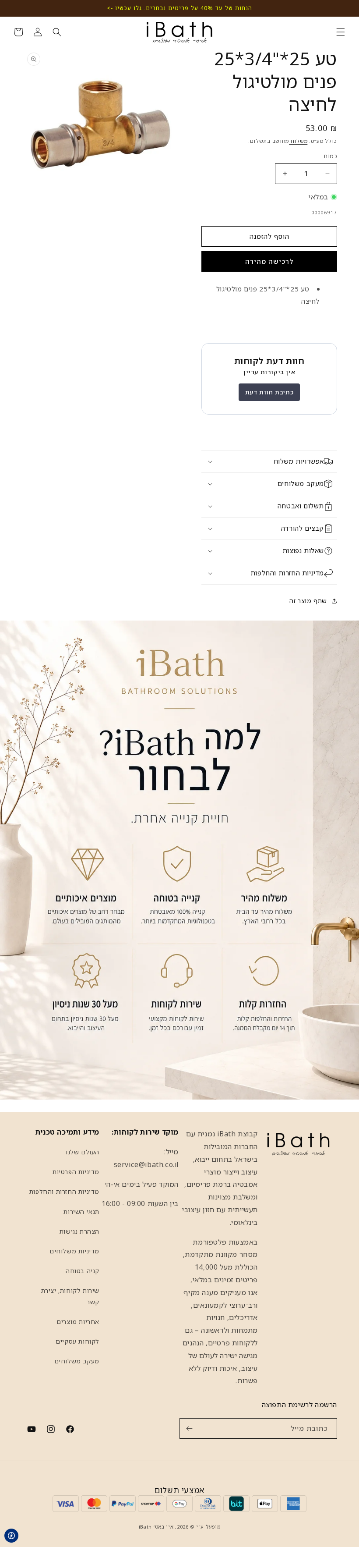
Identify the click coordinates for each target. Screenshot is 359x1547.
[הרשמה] (189, 1428)
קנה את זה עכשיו (269, 261)
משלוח (298, 141)
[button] (340, 32)
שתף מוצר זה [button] (308, 600)
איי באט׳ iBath (156, 1526)
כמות (330, 156)
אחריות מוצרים (77, 1321)
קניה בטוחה (82, 1271)
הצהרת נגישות (79, 1231)
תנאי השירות (81, 1211)
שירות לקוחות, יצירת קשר (70, 1296)
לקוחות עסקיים (77, 1341)
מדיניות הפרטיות (76, 1171)
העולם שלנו (82, 1152)
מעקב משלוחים (76, 1361)
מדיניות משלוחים (74, 1251)
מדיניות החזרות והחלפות (64, 1191)
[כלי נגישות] (11, 1536)
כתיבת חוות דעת (269, 392)
